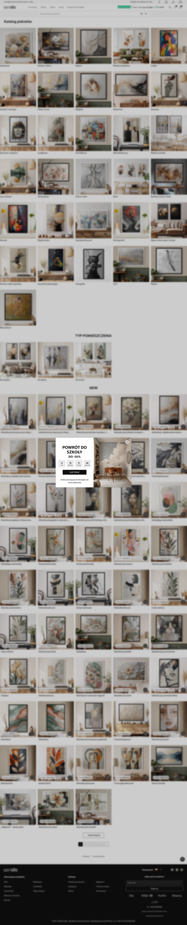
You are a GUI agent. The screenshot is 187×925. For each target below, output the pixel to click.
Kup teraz (74, 472)
